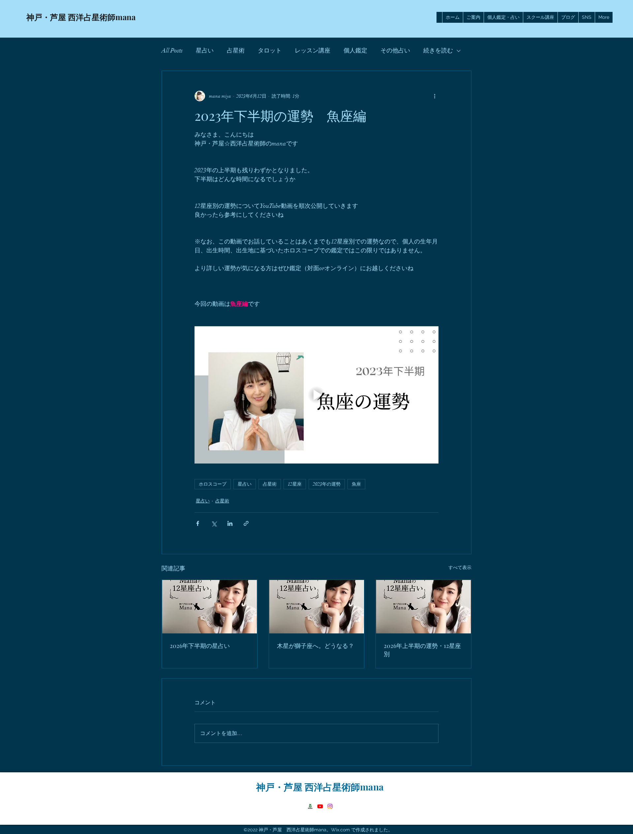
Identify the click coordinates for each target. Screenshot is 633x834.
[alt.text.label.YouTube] (320, 806)
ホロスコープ (212, 484)
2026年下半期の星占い (200, 646)
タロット (270, 50)
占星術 (236, 50)
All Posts (172, 50)
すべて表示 (459, 567)
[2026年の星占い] (423, 606)
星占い (205, 50)
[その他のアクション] (434, 96)
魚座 (356, 484)
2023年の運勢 (327, 484)
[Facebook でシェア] (198, 523)
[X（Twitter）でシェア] (214, 523)
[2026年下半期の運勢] (209, 606)
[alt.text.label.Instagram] (330, 806)
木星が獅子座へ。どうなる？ (315, 646)
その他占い (395, 50)
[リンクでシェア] (246, 523)
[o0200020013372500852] (310, 806)
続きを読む (438, 50)
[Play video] (316, 395)
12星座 (295, 484)
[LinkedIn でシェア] (230, 523)
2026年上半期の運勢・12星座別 (422, 650)
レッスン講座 (312, 50)
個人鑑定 (355, 50)
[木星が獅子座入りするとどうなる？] (316, 606)
